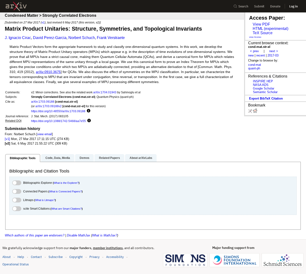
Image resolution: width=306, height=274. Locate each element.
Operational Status (15, 264)
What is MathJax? (104, 235)
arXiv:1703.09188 (42, 101)
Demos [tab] (84, 158)
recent (260, 55)
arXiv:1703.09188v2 (48, 106)
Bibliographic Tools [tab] (23, 158)
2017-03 (273, 55)
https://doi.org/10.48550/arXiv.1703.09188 (58, 111)
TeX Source (263, 33)
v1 (43, 22)
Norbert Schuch (81, 38)
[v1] (7, 139)
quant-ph (254, 68)
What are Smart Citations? (66, 208)
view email (44, 134)
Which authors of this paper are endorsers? (34, 235)
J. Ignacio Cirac (18, 38)
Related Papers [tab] (109, 158)
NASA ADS (260, 85)
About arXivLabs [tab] (141, 158)
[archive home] (16, 6)
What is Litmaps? (45, 200)
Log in (293, 6)
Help (20, 257)
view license (255, 37)
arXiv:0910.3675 (48, 72)
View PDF (261, 24)
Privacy (94, 257)
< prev (254, 51)
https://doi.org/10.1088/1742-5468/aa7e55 (58, 121)
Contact (36, 257)
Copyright (76, 257)
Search (243, 6)
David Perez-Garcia (49, 38)
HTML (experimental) (270, 29)
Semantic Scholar (265, 92)
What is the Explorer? (66, 182)
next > (273, 51)
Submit (259, 6)
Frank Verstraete (111, 38)
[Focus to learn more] (87, 111)
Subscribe (56, 257)
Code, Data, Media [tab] (57, 158)
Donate (275, 6)
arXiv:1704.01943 (104, 92)
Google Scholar (263, 88)
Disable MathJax (78, 235)
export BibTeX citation (266, 98)
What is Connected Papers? (65, 191)
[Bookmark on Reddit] (255, 112)
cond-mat (254, 65)
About (6, 257)
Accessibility (115, 257)
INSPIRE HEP (263, 81)
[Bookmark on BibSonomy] (250, 112)
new (251, 55)
